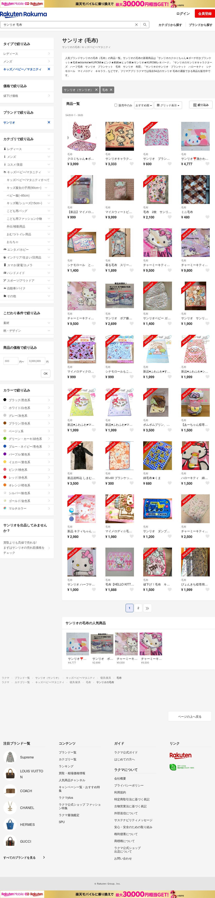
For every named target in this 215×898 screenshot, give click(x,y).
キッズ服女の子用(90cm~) (24, 187)
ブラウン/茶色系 (19, 423)
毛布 (105, 90)
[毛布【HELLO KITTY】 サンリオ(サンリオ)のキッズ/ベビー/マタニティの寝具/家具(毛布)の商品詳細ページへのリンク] (119, 562)
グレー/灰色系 (17, 415)
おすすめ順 (143, 105)
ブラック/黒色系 (19, 400)
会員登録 (205, 13)
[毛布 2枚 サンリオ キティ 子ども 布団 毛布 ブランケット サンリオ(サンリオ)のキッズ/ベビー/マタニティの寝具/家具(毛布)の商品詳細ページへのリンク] (157, 189)
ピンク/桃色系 (17, 469)
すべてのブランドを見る (19, 857)
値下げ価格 (10, 95)
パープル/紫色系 (19, 454)
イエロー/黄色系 (19, 462)
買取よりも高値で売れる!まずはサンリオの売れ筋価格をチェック (24, 547)
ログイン (183, 13)
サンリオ (9, 122)
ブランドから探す (200, 25)
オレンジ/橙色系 (19, 485)
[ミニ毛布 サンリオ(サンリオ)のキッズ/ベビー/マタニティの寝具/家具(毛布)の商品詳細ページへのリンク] (195, 189)
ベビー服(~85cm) (18, 195)
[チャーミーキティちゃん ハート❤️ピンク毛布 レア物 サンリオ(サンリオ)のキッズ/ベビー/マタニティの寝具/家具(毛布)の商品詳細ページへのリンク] (157, 242)
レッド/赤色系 (17, 477)
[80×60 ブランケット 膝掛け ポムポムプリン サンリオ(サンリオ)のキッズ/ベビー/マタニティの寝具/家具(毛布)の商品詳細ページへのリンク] (119, 455)
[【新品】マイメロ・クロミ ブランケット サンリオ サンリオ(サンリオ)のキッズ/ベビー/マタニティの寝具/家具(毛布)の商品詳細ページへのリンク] (81, 189)
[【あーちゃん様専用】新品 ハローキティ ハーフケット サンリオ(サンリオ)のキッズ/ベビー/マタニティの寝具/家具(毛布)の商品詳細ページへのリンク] (195, 402)
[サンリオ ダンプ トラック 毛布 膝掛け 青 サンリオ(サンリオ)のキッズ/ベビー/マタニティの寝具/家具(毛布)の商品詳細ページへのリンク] (157, 508)
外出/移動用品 (16, 226)
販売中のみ (125, 105)
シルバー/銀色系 (19, 493)
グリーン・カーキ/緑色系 (25, 438)
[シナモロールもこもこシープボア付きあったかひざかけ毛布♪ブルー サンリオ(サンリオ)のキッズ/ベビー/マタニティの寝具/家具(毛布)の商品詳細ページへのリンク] (119, 349)
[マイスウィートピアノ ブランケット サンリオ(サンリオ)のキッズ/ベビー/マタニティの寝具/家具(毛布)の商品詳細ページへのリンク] (119, 189)
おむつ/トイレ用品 (19, 234)
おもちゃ (12, 241)
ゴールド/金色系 (19, 501)
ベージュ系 (16, 431)
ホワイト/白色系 (19, 408)
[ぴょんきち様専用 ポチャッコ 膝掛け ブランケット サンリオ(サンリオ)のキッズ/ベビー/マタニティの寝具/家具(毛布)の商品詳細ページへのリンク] (195, 562)
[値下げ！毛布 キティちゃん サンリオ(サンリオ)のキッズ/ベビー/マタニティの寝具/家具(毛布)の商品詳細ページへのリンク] (157, 562)
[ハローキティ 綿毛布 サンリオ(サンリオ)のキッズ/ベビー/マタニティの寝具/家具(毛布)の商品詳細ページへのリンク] (195, 455)
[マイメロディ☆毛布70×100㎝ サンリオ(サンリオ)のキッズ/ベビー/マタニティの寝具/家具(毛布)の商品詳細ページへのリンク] (119, 508)
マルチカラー (17, 508)
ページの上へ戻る (190, 716)
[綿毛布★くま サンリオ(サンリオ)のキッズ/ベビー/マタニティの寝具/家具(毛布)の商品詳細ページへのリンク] (157, 455)
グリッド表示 (169, 105)
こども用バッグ (17, 211)
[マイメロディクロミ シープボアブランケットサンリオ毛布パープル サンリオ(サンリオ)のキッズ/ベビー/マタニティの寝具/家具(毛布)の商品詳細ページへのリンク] (81, 349)
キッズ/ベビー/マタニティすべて (28, 180)
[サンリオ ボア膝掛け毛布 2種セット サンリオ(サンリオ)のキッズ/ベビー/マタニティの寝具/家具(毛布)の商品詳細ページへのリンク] (119, 296)
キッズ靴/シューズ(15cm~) (24, 203)
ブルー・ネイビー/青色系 (25, 446)
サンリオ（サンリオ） (78, 90)
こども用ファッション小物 (24, 218)
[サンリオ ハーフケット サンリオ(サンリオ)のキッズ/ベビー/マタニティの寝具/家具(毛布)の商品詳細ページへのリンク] (81, 562)
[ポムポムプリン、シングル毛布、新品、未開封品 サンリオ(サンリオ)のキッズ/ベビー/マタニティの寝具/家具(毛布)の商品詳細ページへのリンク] (157, 402)
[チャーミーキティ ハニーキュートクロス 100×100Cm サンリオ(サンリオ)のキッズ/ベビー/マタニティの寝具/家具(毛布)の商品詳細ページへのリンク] (195, 508)
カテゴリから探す (170, 25)
